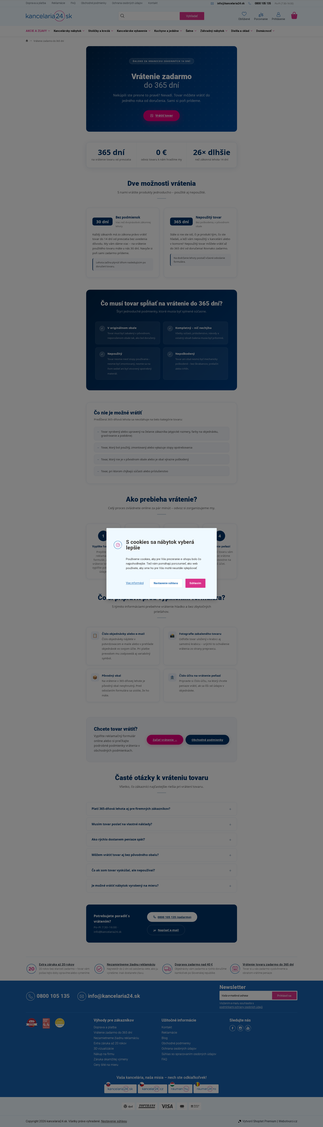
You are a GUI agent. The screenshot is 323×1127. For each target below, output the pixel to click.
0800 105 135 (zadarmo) (174, 917)
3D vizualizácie (104, 1048)
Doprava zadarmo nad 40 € (194, 964)
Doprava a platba (36, 3)
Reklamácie (58, 3)
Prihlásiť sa (284, 995)
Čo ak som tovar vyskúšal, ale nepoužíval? (123, 870)
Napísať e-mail (168, 930)
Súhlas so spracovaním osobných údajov (189, 1054)
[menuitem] (37, 31)
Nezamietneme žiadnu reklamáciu (131, 964)
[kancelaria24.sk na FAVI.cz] (32, 1024)
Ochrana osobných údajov (127, 3)
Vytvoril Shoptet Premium (259, 1121)
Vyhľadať (192, 16)
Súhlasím (195, 583)
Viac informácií (135, 583)
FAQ (73, 3)
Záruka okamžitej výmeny (111, 1059)
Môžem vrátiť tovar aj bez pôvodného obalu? (125, 855)
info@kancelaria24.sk (114, 996)
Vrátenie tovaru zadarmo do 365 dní (268, 964)
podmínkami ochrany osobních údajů (241, 1007)
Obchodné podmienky (93, 3)
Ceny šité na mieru (106, 1065)
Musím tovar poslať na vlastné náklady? (122, 824)
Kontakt (153, 3)
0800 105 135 (53, 996)
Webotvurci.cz (288, 1121)
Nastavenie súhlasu (166, 583)
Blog (165, 1038)
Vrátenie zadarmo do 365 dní (113, 1032)
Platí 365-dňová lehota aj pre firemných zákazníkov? (131, 809)
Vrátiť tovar (164, 115)
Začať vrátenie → (165, 740)
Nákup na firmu (104, 1054)
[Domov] (27, 41)
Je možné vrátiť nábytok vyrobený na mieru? (125, 885)
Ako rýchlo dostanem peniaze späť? (118, 839)
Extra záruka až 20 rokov (56, 964)
